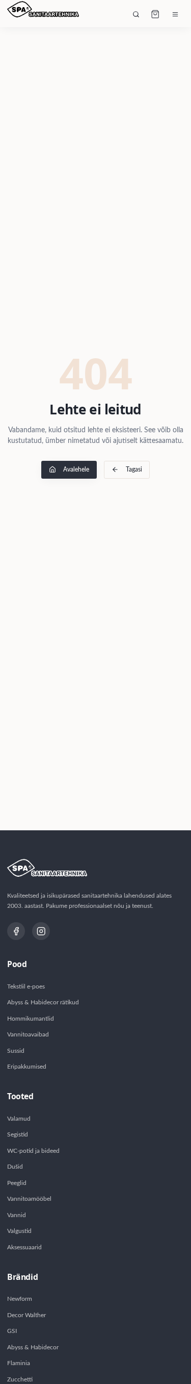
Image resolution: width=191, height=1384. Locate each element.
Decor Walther (26, 1315)
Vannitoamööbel (29, 1199)
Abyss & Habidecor (33, 1347)
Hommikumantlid (30, 1019)
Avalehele (76, 469)
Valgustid (19, 1231)
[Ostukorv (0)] (156, 14)
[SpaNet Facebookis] (16, 931)
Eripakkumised (26, 1067)
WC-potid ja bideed (33, 1151)
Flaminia (18, 1363)
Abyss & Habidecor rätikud (43, 1002)
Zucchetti (20, 1379)
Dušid (15, 1167)
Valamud (19, 1119)
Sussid (15, 1051)
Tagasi (134, 469)
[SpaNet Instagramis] (41, 931)
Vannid (16, 1215)
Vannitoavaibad (28, 1034)
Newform (19, 1299)
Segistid (17, 1134)
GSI (12, 1331)
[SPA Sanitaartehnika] (43, 14)
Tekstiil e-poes (26, 986)
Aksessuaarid (24, 1247)
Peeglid (16, 1183)
